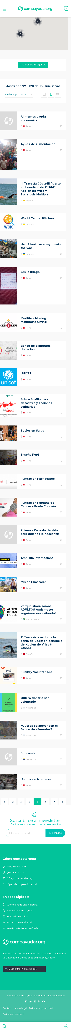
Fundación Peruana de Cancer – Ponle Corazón (38, 504)
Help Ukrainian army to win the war (41, 246)
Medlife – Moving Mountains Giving (34, 320)
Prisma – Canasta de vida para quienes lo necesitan (40, 532)
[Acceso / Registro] (66, 1026)
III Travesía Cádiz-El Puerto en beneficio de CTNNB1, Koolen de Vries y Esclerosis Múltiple (41, 189)
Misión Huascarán (34, 582)
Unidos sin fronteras (36, 779)
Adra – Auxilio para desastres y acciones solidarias (36, 403)
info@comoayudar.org (20, 878)
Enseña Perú (30, 454)
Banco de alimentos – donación (37, 347)
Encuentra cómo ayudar (20, 910)
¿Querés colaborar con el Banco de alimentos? (39, 727)
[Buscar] (5, 1026)
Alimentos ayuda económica (33, 118)
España (29, 200)
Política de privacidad (41, 1008)
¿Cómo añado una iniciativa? (22, 904)
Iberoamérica (32, 619)
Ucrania (29, 224)
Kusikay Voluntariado (36, 672)
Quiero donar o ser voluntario (35, 699)
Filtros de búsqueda (33, 65)
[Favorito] (61, 126)
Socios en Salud (32, 430)
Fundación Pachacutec (38, 478)
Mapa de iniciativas (17, 916)
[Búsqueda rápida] (24, 971)
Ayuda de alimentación (38, 144)
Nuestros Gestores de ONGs (22, 928)
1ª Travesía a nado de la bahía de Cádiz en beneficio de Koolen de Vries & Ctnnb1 (41, 643)
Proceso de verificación (20, 922)
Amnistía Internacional (37, 558)
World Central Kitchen (37, 218)
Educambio (29, 753)
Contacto (8, 1008)
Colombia (30, 759)
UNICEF (26, 373)
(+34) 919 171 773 (15, 872)
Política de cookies (13, 1014)
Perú (28, 126)
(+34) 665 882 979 (16, 866)
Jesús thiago (30, 272)
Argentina (30, 707)
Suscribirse (55, 833)
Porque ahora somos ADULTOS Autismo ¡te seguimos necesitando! (38, 609)
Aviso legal (21, 1008)
